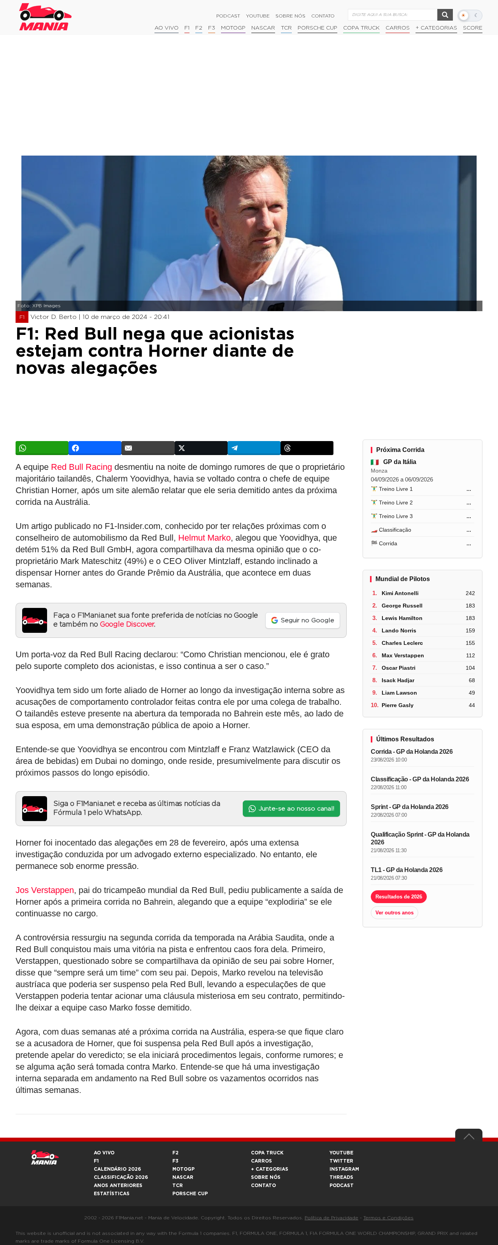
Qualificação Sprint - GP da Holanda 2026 (420, 838)
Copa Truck (361, 28)
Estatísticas (112, 1193)
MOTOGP (183, 1169)
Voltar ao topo (468, 1138)
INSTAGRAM (344, 1169)
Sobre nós (290, 16)
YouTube (258, 16)
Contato (323, 16)
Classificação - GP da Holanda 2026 (420, 779)
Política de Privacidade (331, 1217)
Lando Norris (399, 630)
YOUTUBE (341, 1152)
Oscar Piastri (399, 668)
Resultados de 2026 (398, 897)
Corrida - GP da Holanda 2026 (411, 751)
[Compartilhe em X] (201, 448)
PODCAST (342, 1185)
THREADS (341, 1177)
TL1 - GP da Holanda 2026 (406, 870)
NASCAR (263, 28)
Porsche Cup (317, 28)
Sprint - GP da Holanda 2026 (410, 807)
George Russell (402, 605)
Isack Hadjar (398, 680)
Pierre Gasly (398, 705)
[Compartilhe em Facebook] (94, 448)
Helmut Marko (204, 538)
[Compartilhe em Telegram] (254, 448)
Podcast (228, 16)
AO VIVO (104, 1152)
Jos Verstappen (45, 890)
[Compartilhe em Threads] (307, 448)
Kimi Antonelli (400, 593)
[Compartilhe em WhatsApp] (42, 448)
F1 (186, 28)
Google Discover (127, 624)
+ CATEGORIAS (436, 28)
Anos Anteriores (118, 1185)
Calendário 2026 (117, 1169)
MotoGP (233, 28)
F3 (211, 28)
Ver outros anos (394, 913)
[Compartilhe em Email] (147, 448)
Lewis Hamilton (402, 618)
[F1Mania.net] (45, 16)
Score (472, 28)
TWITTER (341, 1161)
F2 (198, 28)
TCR (286, 28)
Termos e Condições (388, 1217)
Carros (398, 28)
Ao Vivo (166, 28)
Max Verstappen (403, 655)
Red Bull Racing (81, 467)
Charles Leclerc (402, 643)
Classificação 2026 (121, 1177)
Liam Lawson (399, 693)
